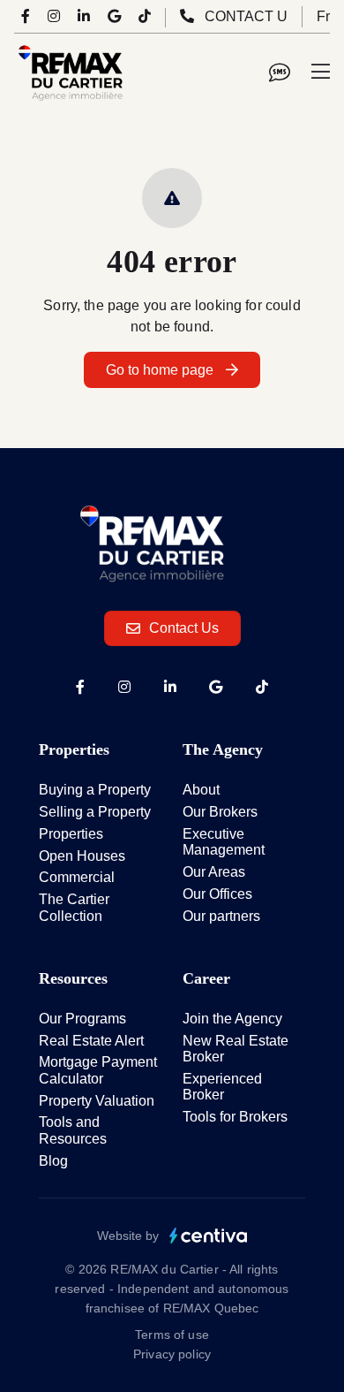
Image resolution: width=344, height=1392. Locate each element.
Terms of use (172, 1334)
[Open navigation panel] (320, 72)
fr (323, 16)
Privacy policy (172, 1354)
